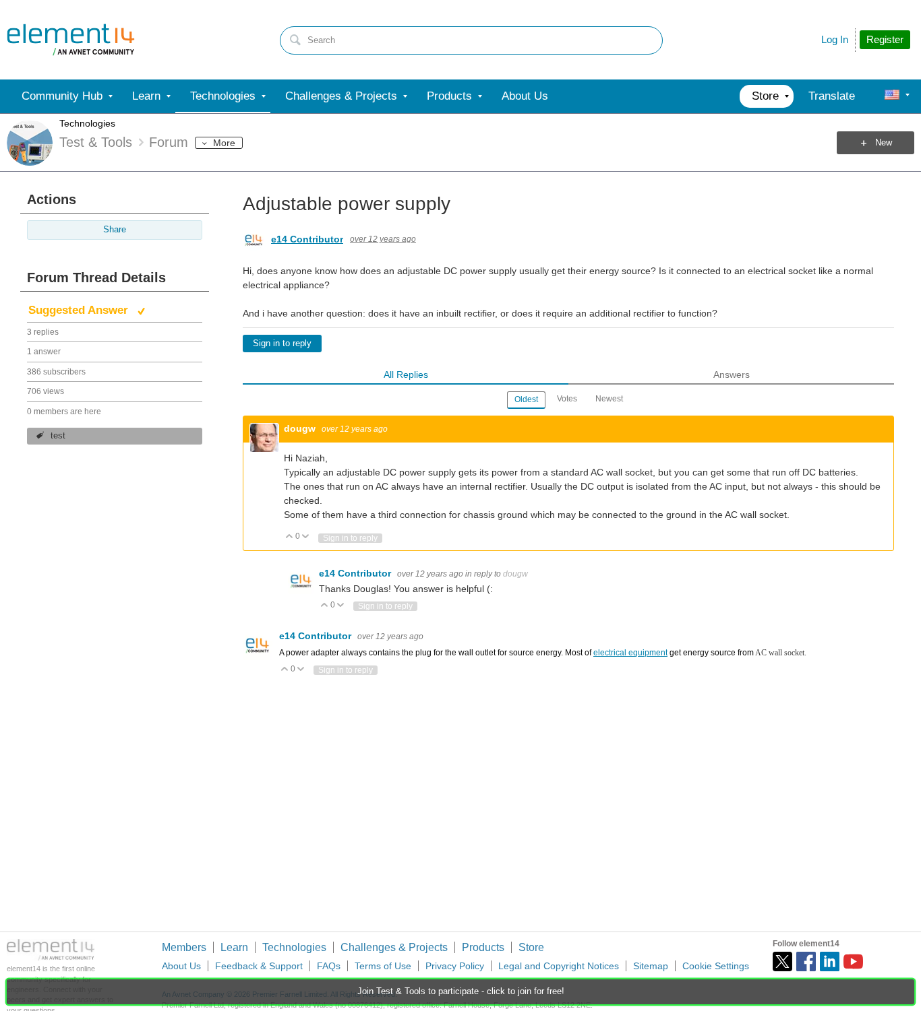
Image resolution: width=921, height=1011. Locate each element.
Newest (609, 398)
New (883, 143)
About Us (181, 965)
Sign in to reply (282, 343)
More (224, 142)
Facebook (806, 961)
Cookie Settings (715, 965)
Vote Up (289, 537)
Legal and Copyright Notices (558, 965)
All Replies (406, 374)
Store (531, 947)
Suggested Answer (79, 310)
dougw (301, 428)
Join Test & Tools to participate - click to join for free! (460, 991)
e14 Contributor (307, 239)
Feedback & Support (259, 965)
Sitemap (650, 965)
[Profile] (892, 96)
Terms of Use (383, 965)
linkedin (829, 961)
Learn (234, 947)
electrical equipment (630, 652)
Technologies (87, 123)
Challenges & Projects (394, 947)
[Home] (71, 39)
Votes (567, 398)
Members (184, 947)
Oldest (526, 399)
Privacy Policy (454, 965)
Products (483, 947)
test (58, 436)
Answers (731, 374)
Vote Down (305, 537)
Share (114, 229)
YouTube (853, 961)
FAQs (328, 965)
